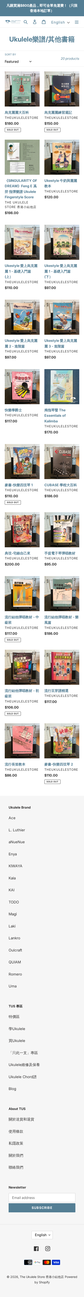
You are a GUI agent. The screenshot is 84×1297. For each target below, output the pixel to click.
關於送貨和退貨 (21, 1119)
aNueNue (17, 842)
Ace (12, 818)
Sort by (10, 54)
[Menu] (76, 22)
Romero (15, 974)
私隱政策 (16, 1143)
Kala (12, 878)
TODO (14, 902)
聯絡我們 (16, 1167)
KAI (11, 890)
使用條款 (16, 1131)
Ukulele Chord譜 (23, 1077)
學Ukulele (17, 1029)
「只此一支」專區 (23, 1053)
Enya (13, 854)
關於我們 (16, 1155)
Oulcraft (15, 950)
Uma (13, 986)
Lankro (14, 938)
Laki (12, 926)
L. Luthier (17, 830)
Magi (13, 914)
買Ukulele (17, 1041)
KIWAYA (15, 866)
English (41, 1235)
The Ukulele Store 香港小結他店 (42, 1277)
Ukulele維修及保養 (24, 1065)
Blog (12, 1089)
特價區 (14, 1016)
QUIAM (15, 962)
